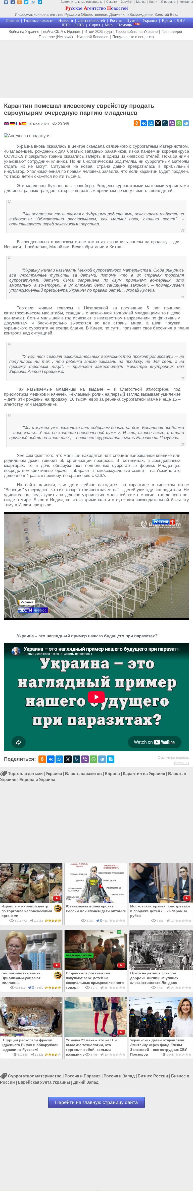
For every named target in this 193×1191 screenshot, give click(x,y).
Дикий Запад (86, 1082)
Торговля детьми (25, 774)
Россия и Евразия (83, 1076)
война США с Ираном (61, 31)
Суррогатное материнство (35, 1076)
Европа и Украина (37, 780)
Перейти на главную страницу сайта (96, 1102)
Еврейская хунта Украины (44, 1082)
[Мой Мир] (151, 123)
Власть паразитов (83, 774)
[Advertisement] (96, 69)
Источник (181, 763)
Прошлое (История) (56, 37)
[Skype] (110, 759)
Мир (109, 25)
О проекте (168, 2)
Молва (141, 2)
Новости (65, 20)
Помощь (124, 25)
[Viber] (172, 123)
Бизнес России (153, 1076)
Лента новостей (91, 20)
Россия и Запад (119, 1076)
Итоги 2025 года (98, 31)
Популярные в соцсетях (133, 37)
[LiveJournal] (165, 123)
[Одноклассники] (137, 123)
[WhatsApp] (179, 123)
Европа (112, 774)
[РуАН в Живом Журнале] (33, 3)
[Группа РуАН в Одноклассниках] (19, 3)
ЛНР (66, 25)
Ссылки (111, 2)
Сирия (94, 25)
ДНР (181, 20)
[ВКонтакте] (144, 123)
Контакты (186, 2)
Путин (132, 20)
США (79, 25)
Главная (12, 20)
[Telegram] (186, 123)
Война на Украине (24, 31)
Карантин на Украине (144, 774)
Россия (116, 20)
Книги (153, 2)
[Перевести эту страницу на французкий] (18, 124)
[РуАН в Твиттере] (26, 3)
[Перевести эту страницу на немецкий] (13, 124)
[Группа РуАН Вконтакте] (6, 3)
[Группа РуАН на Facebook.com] (13, 3)
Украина (149, 20)
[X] (158, 123)
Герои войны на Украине (137, 31)
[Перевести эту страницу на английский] (7, 124)
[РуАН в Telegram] (40, 3)
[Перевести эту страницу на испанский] (23, 124)
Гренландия (172, 31)
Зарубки (126, 2)
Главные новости (39, 20)
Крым (167, 20)
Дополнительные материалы (82, 2)
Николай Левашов (92, 37)
